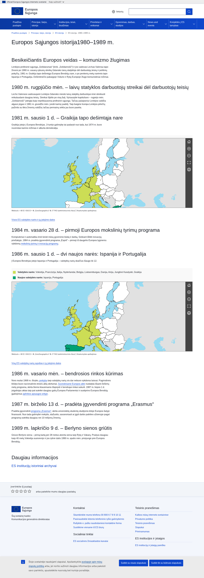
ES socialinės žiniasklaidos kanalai (90, 541)
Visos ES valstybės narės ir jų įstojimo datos (33, 220)
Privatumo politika (144, 519)
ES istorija (59, 33)
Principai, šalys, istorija (39, 24)
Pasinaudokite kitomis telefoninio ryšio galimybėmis (98, 519)
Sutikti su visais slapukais (133, 563)
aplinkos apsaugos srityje (35, 394)
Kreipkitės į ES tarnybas (177, 24)
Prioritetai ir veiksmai (96, 24)
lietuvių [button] (119, 11)
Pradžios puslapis (17, 24)
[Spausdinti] (189, 169)
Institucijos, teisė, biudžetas (67, 24)
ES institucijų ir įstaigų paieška (150, 545)
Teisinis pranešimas (145, 523)
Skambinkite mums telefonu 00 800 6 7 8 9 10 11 (97, 515)
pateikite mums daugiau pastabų (58, 491)
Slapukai (139, 527)
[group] (98, 173)
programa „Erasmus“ (41, 411)
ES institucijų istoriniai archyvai (34, 466)
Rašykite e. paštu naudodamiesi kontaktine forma (97, 523)
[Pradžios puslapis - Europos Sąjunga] (25, 11)
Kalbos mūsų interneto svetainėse (151, 515)
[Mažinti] (189, 155)
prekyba (43, 380)
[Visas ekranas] (189, 162)
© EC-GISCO (26, 211)
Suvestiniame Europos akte (71, 384)
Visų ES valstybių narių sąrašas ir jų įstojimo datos (36, 363)
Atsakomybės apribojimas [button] (86, 211)
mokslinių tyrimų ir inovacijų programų (39, 243)
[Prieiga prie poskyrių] (55, 23)
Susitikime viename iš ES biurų (88, 527)
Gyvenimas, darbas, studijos (125, 24)
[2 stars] (15, 491)
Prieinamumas (142, 531)
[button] (101, 192)
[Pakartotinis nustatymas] (189, 141)
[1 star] (13, 491)
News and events (153, 24)
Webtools (15, 211)
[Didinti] (189, 148)
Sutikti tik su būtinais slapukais (166, 563)
